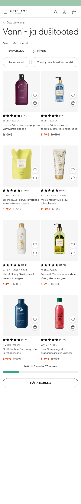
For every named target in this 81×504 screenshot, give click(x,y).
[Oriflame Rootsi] (18, 12)
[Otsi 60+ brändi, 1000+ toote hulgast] (56, 12)
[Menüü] (5, 12)
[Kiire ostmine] (35, 102)
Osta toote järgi (15, 22)
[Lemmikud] (35, 95)
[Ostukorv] (74, 12)
